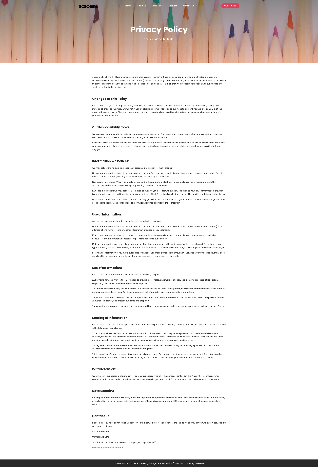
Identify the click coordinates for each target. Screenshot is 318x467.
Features (173, 5)
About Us (141, 5)
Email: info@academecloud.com (107, 447)
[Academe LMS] (88, 6)
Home (128, 5)
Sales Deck (157, 5)
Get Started (230, 5)
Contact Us (188, 5)
